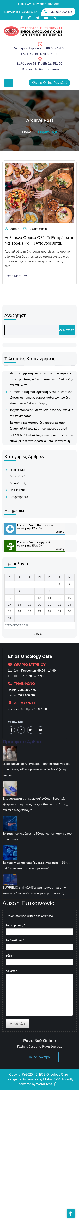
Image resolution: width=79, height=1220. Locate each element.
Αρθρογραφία (19, 497)
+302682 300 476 (60, 11)
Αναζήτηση (15, 315)
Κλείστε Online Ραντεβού (49, 82)
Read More (13, 276)
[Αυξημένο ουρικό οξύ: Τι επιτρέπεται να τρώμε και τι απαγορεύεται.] (39, 193)
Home (27, 132)
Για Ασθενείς (18, 483)
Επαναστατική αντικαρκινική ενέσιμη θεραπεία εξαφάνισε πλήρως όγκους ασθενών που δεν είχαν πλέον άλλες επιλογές (41, 397)
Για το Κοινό (17, 476)
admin (14, 229)
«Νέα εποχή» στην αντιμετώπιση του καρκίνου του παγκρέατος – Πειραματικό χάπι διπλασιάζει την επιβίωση (42, 379)
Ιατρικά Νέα (18, 469)
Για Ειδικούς (17, 490)
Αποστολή (17, 1023)
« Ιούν (38, 634)
